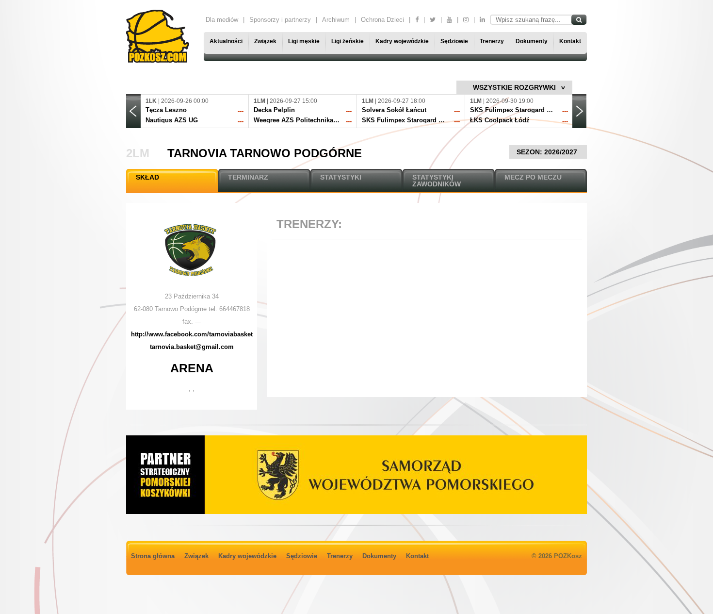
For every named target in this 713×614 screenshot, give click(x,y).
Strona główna (153, 556)
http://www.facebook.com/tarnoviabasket (192, 334)
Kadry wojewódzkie (402, 41)
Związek (265, 41)
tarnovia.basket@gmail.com (192, 346)
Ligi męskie (304, 41)
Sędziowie (454, 41)
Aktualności (226, 41)
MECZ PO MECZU (533, 177)
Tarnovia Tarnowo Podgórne (264, 153)
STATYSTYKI (340, 177)
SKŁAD (147, 177)
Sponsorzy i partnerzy (280, 19)
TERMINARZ (248, 177)
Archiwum (336, 19)
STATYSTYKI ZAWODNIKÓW (436, 180)
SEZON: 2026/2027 (548, 152)
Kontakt (570, 41)
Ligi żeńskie (347, 41)
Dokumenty (532, 41)
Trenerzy (492, 41)
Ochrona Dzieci (382, 19)
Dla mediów (222, 19)
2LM (137, 153)
